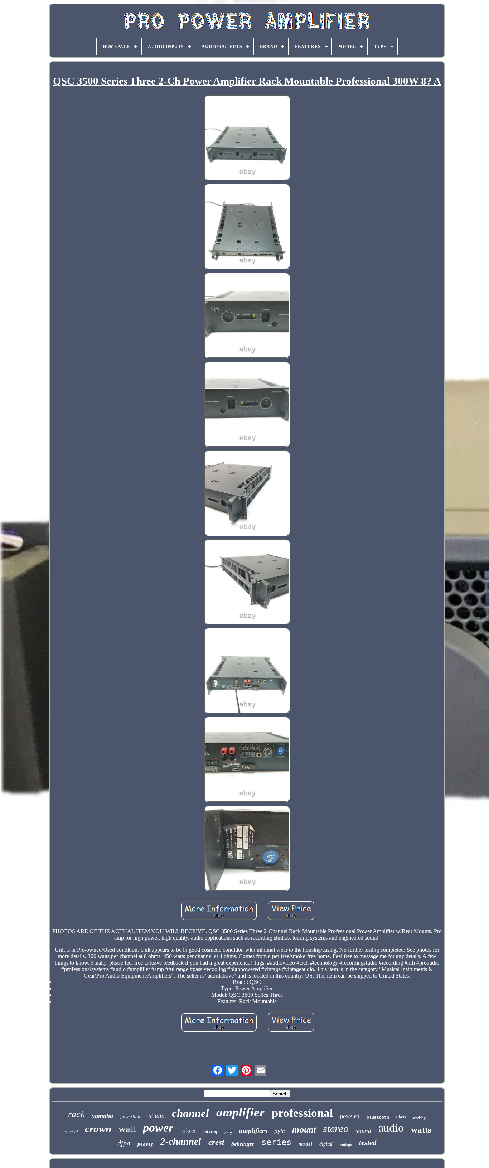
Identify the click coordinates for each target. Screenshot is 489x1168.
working (419, 1118)
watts (421, 1129)
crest (216, 1142)
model (305, 1144)
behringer (242, 1144)
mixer (188, 1130)
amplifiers (253, 1130)
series (276, 1142)
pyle (279, 1130)
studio (157, 1116)
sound (363, 1131)
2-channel (180, 1141)
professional (302, 1112)
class (401, 1116)
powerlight (131, 1116)
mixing (210, 1131)
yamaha (102, 1115)
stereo (336, 1128)
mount (304, 1129)
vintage (346, 1144)
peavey (145, 1144)
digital (326, 1144)
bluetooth (378, 1117)
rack (76, 1114)
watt (127, 1128)
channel (190, 1113)
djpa (123, 1143)
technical (70, 1131)
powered (349, 1116)
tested (368, 1142)
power (158, 1127)
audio (391, 1127)
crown (98, 1128)
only (228, 1132)
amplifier (240, 1112)
